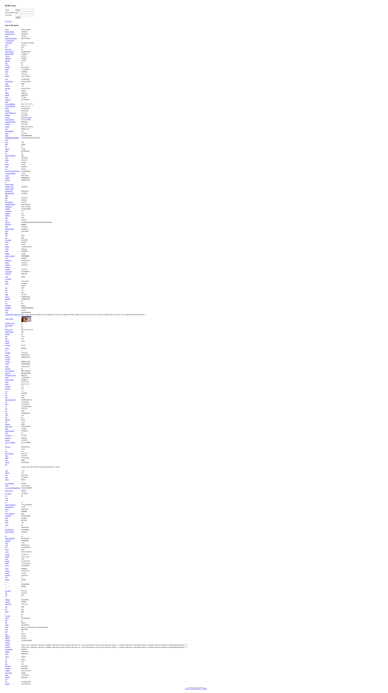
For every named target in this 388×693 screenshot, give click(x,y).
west (6, 498)
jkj (6, 496)
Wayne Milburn (10, 104)
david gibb (8, 271)
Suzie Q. (8, 373)
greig (6, 140)
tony (6, 79)
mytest (7, 557)
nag (6, 397)
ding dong (8, 49)
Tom (6, 525)
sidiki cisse (8, 426)
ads (6, 288)
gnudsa (7, 554)
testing (7, 149)
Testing (7, 213)
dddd (6, 458)
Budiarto (8, 541)
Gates (7, 65)
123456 (7, 616)
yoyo (6, 552)
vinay (7, 36)
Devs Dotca (9, 491)
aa (6, 147)
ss (5, 502)
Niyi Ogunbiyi (9, 371)
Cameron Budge (10, 173)
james (7, 160)
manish (7, 643)
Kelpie (7, 440)
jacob (7, 377)
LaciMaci (8, 308)
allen (6, 233)
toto (6, 475)
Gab (6, 627)
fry (6, 153)
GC (6, 422)
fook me (7, 100)
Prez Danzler (9, 453)
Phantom (8, 224)
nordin (7, 561)
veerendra (8, 211)
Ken (6, 456)
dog (6, 142)
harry (6, 629)
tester (6, 69)
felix (6, 518)
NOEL (7, 473)
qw (6, 169)
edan (6, 486)
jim (6, 200)
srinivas (7, 265)
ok (6, 536)
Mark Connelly (10, 256)
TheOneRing (9, 131)
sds (6, 607)
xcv (6, 303)
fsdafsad (7, 438)
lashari (7, 127)
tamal (7, 355)
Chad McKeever (10, 113)
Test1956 (8, 516)
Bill (6, 63)
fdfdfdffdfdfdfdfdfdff (11, 138)
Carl (6, 74)
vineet (7, 364)
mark (6, 251)
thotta (7, 625)
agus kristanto (9, 483)
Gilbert (7, 684)
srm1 (6, 415)
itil (6, 91)
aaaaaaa (7, 575)
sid (6, 411)
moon (7, 263)
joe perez (8, 591)
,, (5, 588)
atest (6, 227)
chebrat (7, 600)
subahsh (7, 353)
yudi (6, 545)
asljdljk (7, 209)
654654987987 (10, 538)
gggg (6, 568)
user (6, 162)
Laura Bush (9, 325)
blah (6, 433)
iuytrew (7, 677)
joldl (6, 277)
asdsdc (7, 462)
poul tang (8, 240)
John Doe (8, 604)
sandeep (7, 124)
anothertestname (10, 122)
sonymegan (8, 649)
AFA (6, 471)
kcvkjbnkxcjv (9, 529)
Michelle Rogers (10, 375)
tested (7, 297)
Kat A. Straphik (10, 442)
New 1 (7, 565)
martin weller (9, 184)
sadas (7, 310)
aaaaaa (7, 571)
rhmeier (7, 67)
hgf (6, 620)
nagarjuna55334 (10, 400)
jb (5, 406)
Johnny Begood (10, 505)
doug (6, 133)
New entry (8, 21)
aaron (7, 509)
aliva (6, 97)
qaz (6, 631)
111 (6, 338)
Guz (6, 312)
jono (6, 429)
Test (6, 258)
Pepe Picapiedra (10, 155)
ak (6, 301)
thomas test (8, 191)
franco (7, 341)
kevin (7, 479)
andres (7, 580)
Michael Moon (10, 34)
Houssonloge (9, 507)
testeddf (7, 299)
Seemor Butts (9, 52)
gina (6, 218)
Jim (6, 235)
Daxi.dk (7, 369)
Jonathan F (8, 207)
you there (8, 279)
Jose (6, 231)
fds (6, 609)
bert (6, 129)
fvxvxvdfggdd (9, 514)
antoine (7, 424)
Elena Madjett (9, 119)
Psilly (7, 366)
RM (6, 144)
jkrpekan (8, 666)
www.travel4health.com (12, 488)
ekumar (7, 420)
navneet (7, 345)
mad (6, 84)
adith (6, 294)
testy (6, 559)
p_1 (6, 391)
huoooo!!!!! (9, 330)
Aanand (7, 640)
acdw (7, 45)
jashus (7, 93)
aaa (6, 451)
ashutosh (8, 58)
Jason (7, 242)
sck (6, 350)
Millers (7, 86)
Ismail (7, 76)
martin (7, 343)
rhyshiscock (9, 81)
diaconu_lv (8, 435)
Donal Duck (9, 202)
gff (6, 659)
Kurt (6, 281)
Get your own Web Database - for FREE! (196, 689)
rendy (7, 249)
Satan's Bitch (9, 332)
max (6, 244)
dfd (6, 460)
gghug (7, 348)
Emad (7, 164)
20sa (6, 158)
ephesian (8, 274)
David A (8, 447)
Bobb (7, 563)
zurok (7, 549)
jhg (6, 623)
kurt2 (6, 283)
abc (6, 409)
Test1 (7, 611)
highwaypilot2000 (11, 38)
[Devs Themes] (25, 492)
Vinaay (7, 117)
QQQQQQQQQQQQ (12, 171)
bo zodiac (8, 494)
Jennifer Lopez (10, 323)
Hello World (9, 319)
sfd (6, 595)
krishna (7, 178)
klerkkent (8, 260)
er (5, 182)
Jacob (7, 175)
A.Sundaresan (9, 41)
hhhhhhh (8, 306)
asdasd (7, 61)
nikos (7, 382)
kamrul (7, 111)
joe (6, 47)
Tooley (7, 56)
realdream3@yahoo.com (13, 314)
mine (6, 675)
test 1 (6, 404)
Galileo (7, 602)
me (6, 547)
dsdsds (7, 651)
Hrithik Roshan (10, 204)
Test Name (8, 43)
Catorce (7, 269)
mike (6, 102)
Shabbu (7, 115)
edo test (7, 88)
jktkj (6, 72)
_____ (7, 586)
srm (6, 413)
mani (6, 654)
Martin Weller (9, 32)
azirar (7, 618)
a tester (7, 670)
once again (8, 673)
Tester (7, 247)
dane (6, 167)
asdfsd (7, 254)
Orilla (7, 108)
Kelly (7, 522)
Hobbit (7, 334)
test (6, 220)
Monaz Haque (9, 431)
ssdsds (7, 222)
